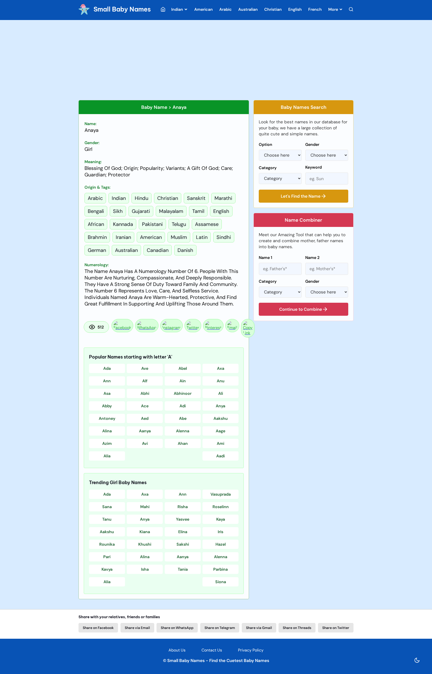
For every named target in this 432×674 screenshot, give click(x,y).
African (96, 224)
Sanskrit (196, 198)
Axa (220, 368)
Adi (183, 406)
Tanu (107, 519)
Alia (107, 456)
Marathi (223, 198)
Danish (185, 250)
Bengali (96, 211)
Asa (107, 393)
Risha (183, 506)
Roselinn (220, 506)
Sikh (118, 211)
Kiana (145, 531)
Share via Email (137, 627)
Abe (182, 418)
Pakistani (152, 224)
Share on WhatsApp (177, 627)
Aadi (220, 456)
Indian (177, 9)
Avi (145, 443)
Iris (220, 531)
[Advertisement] (216, 60)
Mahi (145, 506)
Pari (106, 556)
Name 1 (265, 257)
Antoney (107, 418)
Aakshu (221, 418)
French (315, 9)
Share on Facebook (98, 627)
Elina (182, 531)
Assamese (206, 224)
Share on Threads (297, 627)
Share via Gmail (259, 627)
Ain (183, 381)
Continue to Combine (300, 309)
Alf (145, 381)
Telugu (179, 224)
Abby (107, 406)
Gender (312, 144)
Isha (145, 569)
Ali (220, 393)
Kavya (107, 569)
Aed (144, 418)
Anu (220, 381)
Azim (107, 443)
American (203, 9)
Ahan (183, 443)
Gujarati (141, 211)
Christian (273, 9)
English (295, 9)
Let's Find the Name (300, 196)
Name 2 (312, 257)
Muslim (179, 237)
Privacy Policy (251, 650)
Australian (248, 9)
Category (267, 167)
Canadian (157, 250)
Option (265, 144)
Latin (202, 237)
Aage (220, 431)
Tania (183, 569)
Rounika (107, 544)
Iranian (123, 237)
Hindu (141, 198)
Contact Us (212, 650)
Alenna (182, 431)
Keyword (313, 167)
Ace (144, 406)
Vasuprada (220, 494)
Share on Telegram (219, 627)
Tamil (198, 211)
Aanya (145, 431)
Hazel (221, 544)
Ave (144, 368)
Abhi (144, 393)
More (333, 9)
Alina (107, 431)
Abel (182, 368)
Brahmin (97, 237)
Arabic (225, 9)
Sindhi (223, 237)
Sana (107, 506)
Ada (107, 368)
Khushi (144, 544)
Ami (220, 443)
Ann (107, 381)
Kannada (123, 224)
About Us (177, 650)
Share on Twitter (335, 627)
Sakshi (182, 544)
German (97, 250)
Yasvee (182, 519)
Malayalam (171, 211)
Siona (220, 581)
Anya (220, 406)
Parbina (220, 569)
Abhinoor (183, 393)
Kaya (220, 519)
